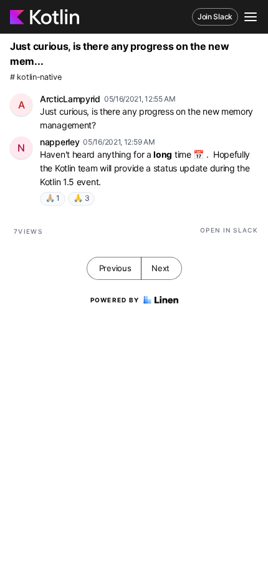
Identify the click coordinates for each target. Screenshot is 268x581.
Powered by (115, 300)
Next (160, 268)
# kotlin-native (36, 77)
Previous (115, 268)
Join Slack (215, 16)
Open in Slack (229, 230)
